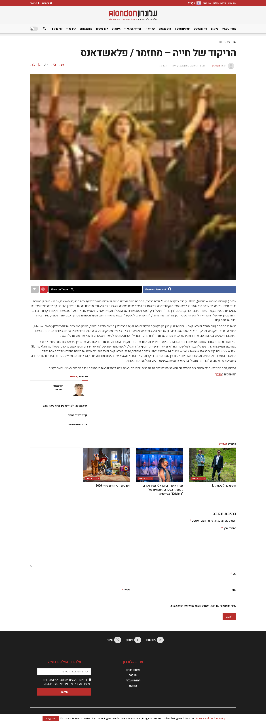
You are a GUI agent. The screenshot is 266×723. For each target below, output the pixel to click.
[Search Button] (44, 28)
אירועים (116, 29)
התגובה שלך (228, 528)
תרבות (72, 29)
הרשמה (34, 3)
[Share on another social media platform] (35, 289)
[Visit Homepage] (133, 15)
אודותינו (232, 3)
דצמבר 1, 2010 (197, 65)
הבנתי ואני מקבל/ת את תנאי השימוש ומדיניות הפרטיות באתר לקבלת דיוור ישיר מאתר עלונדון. (67, 681)
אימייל (126, 590)
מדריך (218, 374)
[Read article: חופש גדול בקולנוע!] (212, 465)
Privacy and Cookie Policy (210, 718)
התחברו (46, 3)
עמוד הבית (231, 41)
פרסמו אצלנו (219, 3)
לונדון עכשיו (229, 29)
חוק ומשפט (165, 29)
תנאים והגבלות (133, 680)
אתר (234, 590)
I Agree (50, 718)
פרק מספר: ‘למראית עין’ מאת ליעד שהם (65, 406)
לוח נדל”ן (57, 29)
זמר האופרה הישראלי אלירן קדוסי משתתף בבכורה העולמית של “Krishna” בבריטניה (162, 490)
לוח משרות (86, 29)
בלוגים (214, 29)
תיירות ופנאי (134, 29)
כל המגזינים (200, 29)
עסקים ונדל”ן (182, 29)
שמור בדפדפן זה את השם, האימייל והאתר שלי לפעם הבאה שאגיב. (203, 606)
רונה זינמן (216, 65)
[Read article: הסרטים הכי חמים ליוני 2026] (106, 465)
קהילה (151, 29)
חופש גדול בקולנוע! (224, 486)
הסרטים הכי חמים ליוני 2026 (113, 486)
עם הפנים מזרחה (77, 424)
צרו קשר (207, 3)
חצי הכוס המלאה (58, 387)
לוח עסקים (102, 29)
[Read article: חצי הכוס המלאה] (79, 390)
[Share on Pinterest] (44, 289)
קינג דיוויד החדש (77, 415)
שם (233, 573)
